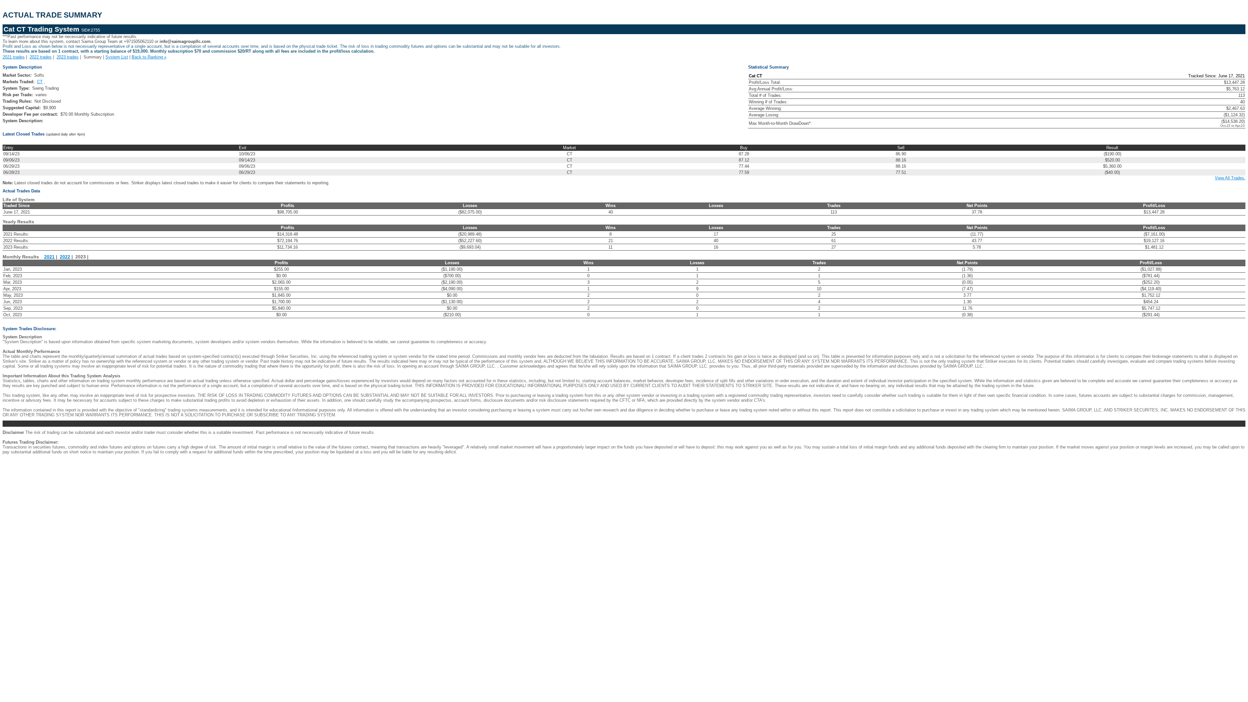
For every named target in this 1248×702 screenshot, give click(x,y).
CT (40, 81)
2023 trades (68, 57)
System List (116, 57)
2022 (65, 256)
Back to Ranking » (149, 57)
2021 (49, 256)
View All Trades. (1230, 178)
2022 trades (41, 57)
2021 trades (14, 57)
